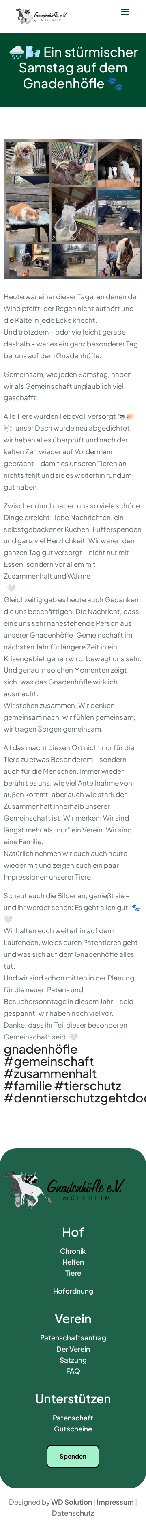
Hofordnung (73, 1290)
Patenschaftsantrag (73, 1337)
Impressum (115, 1501)
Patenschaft (73, 1417)
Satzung (73, 1359)
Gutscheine (73, 1428)
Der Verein (73, 1348)
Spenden (73, 1456)
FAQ (73, 1370)
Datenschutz (73, 1512)
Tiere (73, 1272)
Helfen (73, 1261)
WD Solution (71, 1501)
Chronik (73, 1250)
